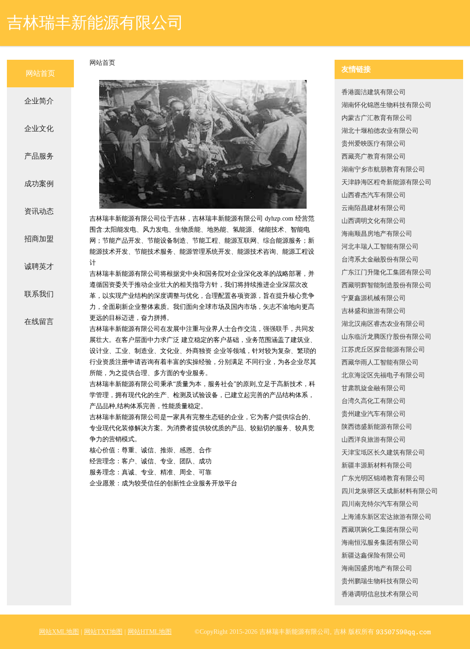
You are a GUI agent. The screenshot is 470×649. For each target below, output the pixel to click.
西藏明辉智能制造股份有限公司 (386, 285)
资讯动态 (39, 211)
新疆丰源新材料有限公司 (376, 465)
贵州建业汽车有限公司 (373, 413)
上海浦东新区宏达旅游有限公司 (386, 516)
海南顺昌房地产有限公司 (376, 233)
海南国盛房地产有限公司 (376, 568)
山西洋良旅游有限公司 (373, 439)
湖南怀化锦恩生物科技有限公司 (386, 105)
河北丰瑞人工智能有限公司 (380, 246)
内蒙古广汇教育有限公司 (376, 117)
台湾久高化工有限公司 (373, 401)
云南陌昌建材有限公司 (373, 208)
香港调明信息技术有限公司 (380, 594)
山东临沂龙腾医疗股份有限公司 (386, 336)
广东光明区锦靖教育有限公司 (383, 478)
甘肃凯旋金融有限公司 (373, 388)
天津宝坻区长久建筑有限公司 (383, 452)
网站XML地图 (59, 631)
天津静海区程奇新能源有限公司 (386, 182)
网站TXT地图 (103, 631)
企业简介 (39, 101)
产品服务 (39, 156)
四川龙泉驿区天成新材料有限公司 (389, 491)
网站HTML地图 (150, 631)
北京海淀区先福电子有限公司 (383, 375)
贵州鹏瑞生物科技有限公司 (380, 581)
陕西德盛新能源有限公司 (376, 426)
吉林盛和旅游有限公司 (373, 310)
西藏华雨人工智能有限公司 (380, 362)
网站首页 (40, 73)
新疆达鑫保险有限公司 (373, 555)
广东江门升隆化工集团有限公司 (386, 272)
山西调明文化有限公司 (373, 220)
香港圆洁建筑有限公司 (373, 92)
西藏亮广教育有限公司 (373, 156)
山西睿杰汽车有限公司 (373, 195)
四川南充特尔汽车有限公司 (380, 504)
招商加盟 (39, 239)
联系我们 (39, 294)
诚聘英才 (39, 266)
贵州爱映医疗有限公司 (373, 143)
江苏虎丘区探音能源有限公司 (383, 349)
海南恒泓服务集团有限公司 (380, 542)
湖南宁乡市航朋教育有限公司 (383, 169)
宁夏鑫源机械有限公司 (373, 298)
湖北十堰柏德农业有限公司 (380, 130)
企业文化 (39, 128)
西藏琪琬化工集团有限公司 (380, 529)
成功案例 (39, 184)
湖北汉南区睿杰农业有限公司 (383, 323)
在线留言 (39, 321)
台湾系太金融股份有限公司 (380, 259)
